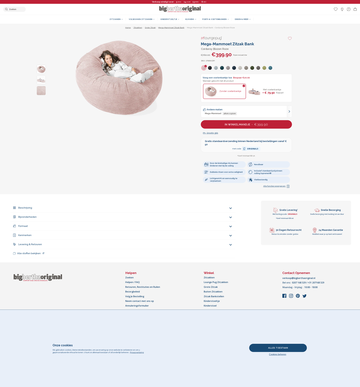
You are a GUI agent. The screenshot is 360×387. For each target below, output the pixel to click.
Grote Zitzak (211, 286)
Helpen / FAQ (132, 282)
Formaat (23, 226)
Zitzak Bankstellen (214, 296)
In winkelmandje (246, 124)
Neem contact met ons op (139, 301)
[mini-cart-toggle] (355, 9)
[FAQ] (348, 9)
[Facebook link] (284, 297)
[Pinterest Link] (298, 297)
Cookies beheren (277, 354)
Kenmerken (25, 235)
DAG (179, 2)
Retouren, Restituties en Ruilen (142, 286)
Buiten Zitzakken (213, 291)
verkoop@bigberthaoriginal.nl (298, 278)
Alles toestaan (278, 348)
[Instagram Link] (291, 297)
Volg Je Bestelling (134, 296)
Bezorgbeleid (132, 291)
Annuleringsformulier (137, 305)
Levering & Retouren (30, 244)
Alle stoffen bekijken (29, 253)
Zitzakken (209, 277)
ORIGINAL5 (252, 149)
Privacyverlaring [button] (137, 352)
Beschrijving (25, 207)
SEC (204, 2)
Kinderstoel (210, 305)
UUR (188, 2)
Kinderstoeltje (212, 301)
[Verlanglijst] (336, 9)
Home (128, 28)
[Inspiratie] (342, 9)
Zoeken (129, 277)
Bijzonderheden (27, 216)
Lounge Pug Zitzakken (216, 282)
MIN (197, 2)
